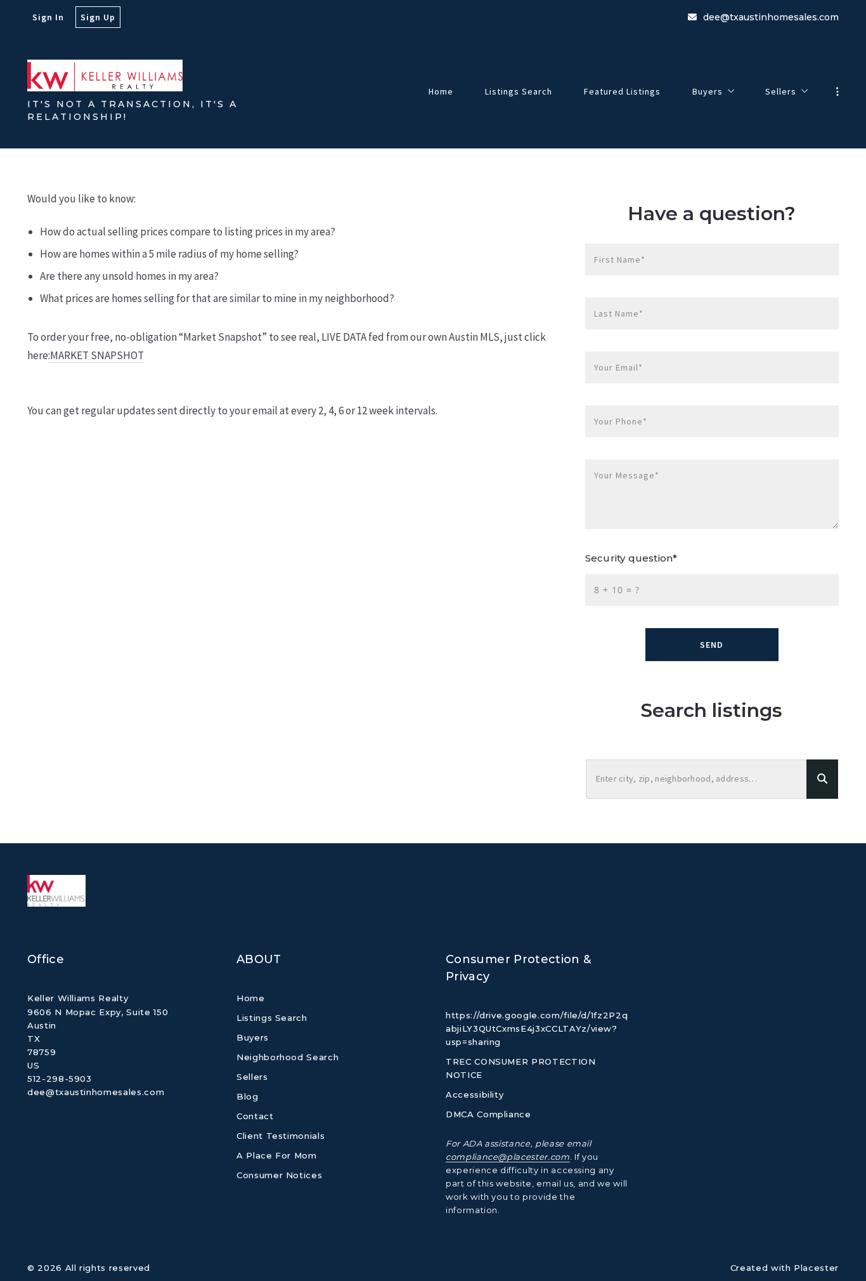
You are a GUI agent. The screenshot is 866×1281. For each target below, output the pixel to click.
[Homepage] (105, 75)
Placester (816, 1268)
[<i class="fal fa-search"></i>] (822, 779)
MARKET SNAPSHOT (97, 355)
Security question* (631, 558)
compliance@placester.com (508, 1157)
